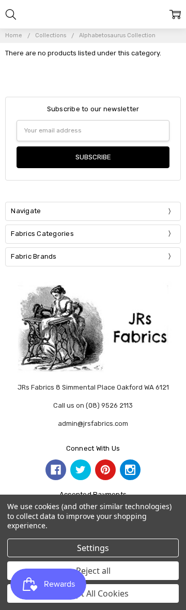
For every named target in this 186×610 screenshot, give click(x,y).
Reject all (93, 570)
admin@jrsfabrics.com (93, 423)
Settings (93, 548)
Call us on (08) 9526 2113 (93, 405)
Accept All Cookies (93, 593)
